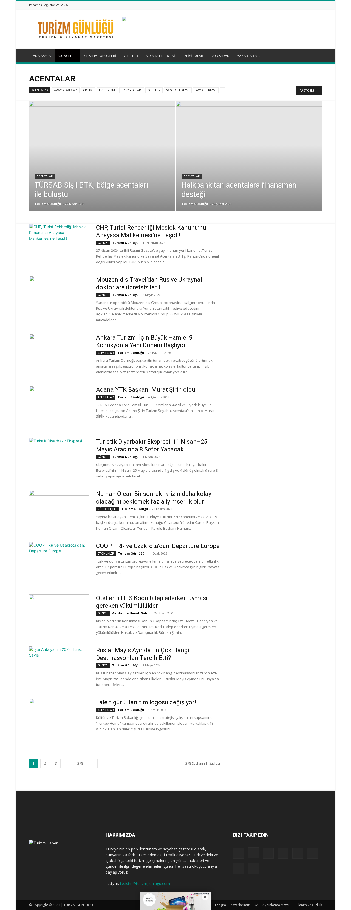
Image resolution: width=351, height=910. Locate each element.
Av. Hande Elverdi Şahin (131, 613)
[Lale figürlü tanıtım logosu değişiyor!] (59, 719)
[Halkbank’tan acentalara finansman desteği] (249, 156)
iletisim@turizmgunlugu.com (145, 883)
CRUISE (88, 90)
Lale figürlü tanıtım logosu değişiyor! (146, 702)
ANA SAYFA (42, 55)
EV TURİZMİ (107, 90)
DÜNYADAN (220, 55)
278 (80, 763)
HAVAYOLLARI (131, 90)
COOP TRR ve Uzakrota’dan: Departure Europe (158, 545)
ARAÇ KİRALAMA (65, 90)
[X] (312, 5)
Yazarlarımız (240, 905)
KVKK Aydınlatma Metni (271, 905)
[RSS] (291, 5)
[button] (315, 56)
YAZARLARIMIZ (249, 55)
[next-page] (93, 763)
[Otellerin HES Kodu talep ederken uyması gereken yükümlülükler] (59, 614)
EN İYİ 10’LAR (193, 55)
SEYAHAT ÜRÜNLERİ (100, 55)
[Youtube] (319, 5)
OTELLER (131, 55)
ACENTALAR (39, 90)
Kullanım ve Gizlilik (308, 905)
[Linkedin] (285, 5)
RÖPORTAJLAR (108, 509)
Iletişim (220, 905)
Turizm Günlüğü (48, 204)
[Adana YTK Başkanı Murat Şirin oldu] (59, 406)
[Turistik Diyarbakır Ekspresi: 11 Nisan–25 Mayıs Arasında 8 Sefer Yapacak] (59, 458)
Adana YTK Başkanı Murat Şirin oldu (145, 389)
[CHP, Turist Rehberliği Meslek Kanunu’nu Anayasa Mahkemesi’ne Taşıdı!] (59, 244)
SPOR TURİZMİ (205, 90)
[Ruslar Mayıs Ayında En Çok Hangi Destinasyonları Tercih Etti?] (59, 667)
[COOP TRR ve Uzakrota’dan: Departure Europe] (59, 562)
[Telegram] (298, 5)
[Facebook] (271, 5)
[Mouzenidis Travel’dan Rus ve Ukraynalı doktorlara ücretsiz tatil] (59, 296)
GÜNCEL (65, 55)
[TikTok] (305, 5)
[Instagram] (278, 5)
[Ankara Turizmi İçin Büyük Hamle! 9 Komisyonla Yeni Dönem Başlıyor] (59, 354)
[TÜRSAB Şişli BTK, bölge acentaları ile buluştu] (102, 158)
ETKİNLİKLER (106, 553)
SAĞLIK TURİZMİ (177, 90)
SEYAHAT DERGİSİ (160, 55)
